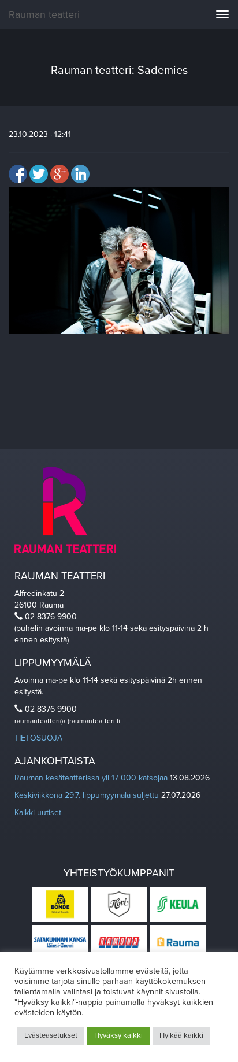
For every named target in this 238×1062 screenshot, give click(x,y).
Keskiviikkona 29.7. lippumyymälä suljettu (86, 795)
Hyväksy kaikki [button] (118, 1035)
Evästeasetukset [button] (50, 1035)
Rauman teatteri (44, 14)
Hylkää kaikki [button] (181, 1035)
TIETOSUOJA (38, 738)
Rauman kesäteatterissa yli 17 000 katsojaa (91, 778)
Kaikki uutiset (37, 812)
